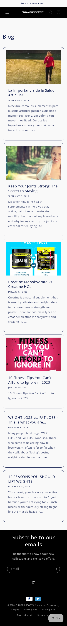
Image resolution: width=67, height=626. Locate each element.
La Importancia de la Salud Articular (31, 92)
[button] (7, 12)
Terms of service (25, 615)
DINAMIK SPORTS (25, 605)
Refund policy (30, 609)
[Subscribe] (56, 569)
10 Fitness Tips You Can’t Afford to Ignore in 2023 (29, 380)
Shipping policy (46, 615)
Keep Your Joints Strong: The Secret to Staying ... (33, 188)
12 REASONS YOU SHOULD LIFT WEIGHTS (31, 479)
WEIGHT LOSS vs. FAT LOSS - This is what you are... (33, 420)
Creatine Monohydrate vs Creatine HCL (30, 284)
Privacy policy (48, 609)
